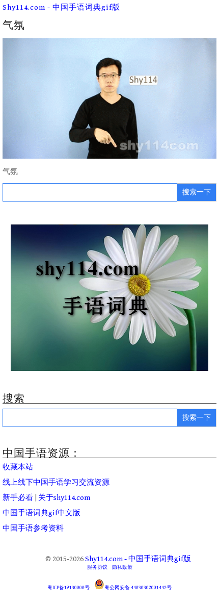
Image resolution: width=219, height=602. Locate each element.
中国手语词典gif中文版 (41, 513)
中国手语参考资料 (33, 528)
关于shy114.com (64, 497)
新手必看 (18, 497)
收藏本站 (18, 467)
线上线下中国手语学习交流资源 (56, 482)
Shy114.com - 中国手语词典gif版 (61, 7)
